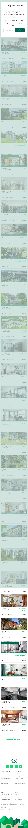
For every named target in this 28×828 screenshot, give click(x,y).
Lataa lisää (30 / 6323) (13, 739)
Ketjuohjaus (3, 773)
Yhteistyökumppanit (19, 778)
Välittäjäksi (17, 794)
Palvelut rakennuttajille (5, 778)
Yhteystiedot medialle (5, 799)
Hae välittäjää (18, 776)
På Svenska (3, 751)
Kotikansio (17, 780)
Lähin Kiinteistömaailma (20, 773)
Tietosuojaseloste (4, 783)
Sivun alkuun (23, 753)
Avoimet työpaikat (18, 799)
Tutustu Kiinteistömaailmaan (6, 776)
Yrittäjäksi (17, 792)
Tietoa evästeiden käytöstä (20, 783)
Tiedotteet (3, 792)
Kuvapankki (3, 797)
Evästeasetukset (18, 785)
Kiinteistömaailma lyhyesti (6, 794)
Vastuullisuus (3, 780)
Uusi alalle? (17, 797)
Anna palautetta (5, 753)
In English (24, 751)
